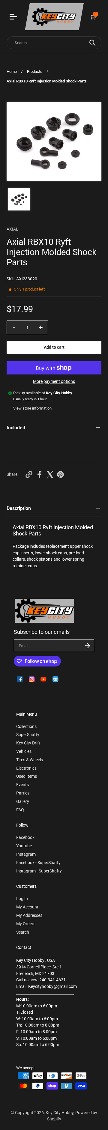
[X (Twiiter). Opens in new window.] (50, 474)
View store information (32, 408)
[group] (19, 199)
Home (12, 71)
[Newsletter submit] (87, 645)
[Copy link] (29, 474)
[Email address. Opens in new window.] (56, 679)
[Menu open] (14, 17)
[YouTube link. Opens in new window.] (44, 679)
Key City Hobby (60, 1112)
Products (34, 71)
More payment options (54, 381)
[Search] (92, 42)
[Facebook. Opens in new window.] (39, 474)
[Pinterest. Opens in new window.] (60, 474)
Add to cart (54, 347)
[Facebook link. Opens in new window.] (20, 679)
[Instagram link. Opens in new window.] (32, 679)
